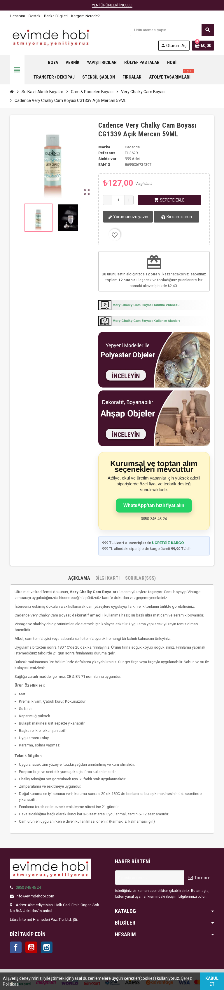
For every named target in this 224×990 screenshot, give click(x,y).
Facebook (16, 947)
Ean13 (104, 164)
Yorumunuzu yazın (130, 216)
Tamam (202, 877)
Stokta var (107, 159)
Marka (104, 147)
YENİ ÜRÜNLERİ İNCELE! (112, 5)
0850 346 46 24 (28, 887)
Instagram (46, 947)
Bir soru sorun (179, 216)
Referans (106, 153)
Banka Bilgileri (56, 16)
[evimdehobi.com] (51, 36)
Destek (35, 16)
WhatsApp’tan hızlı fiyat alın (153, 505)
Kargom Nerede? (85, 16)
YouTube (31, 947)
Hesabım (17, 16)
